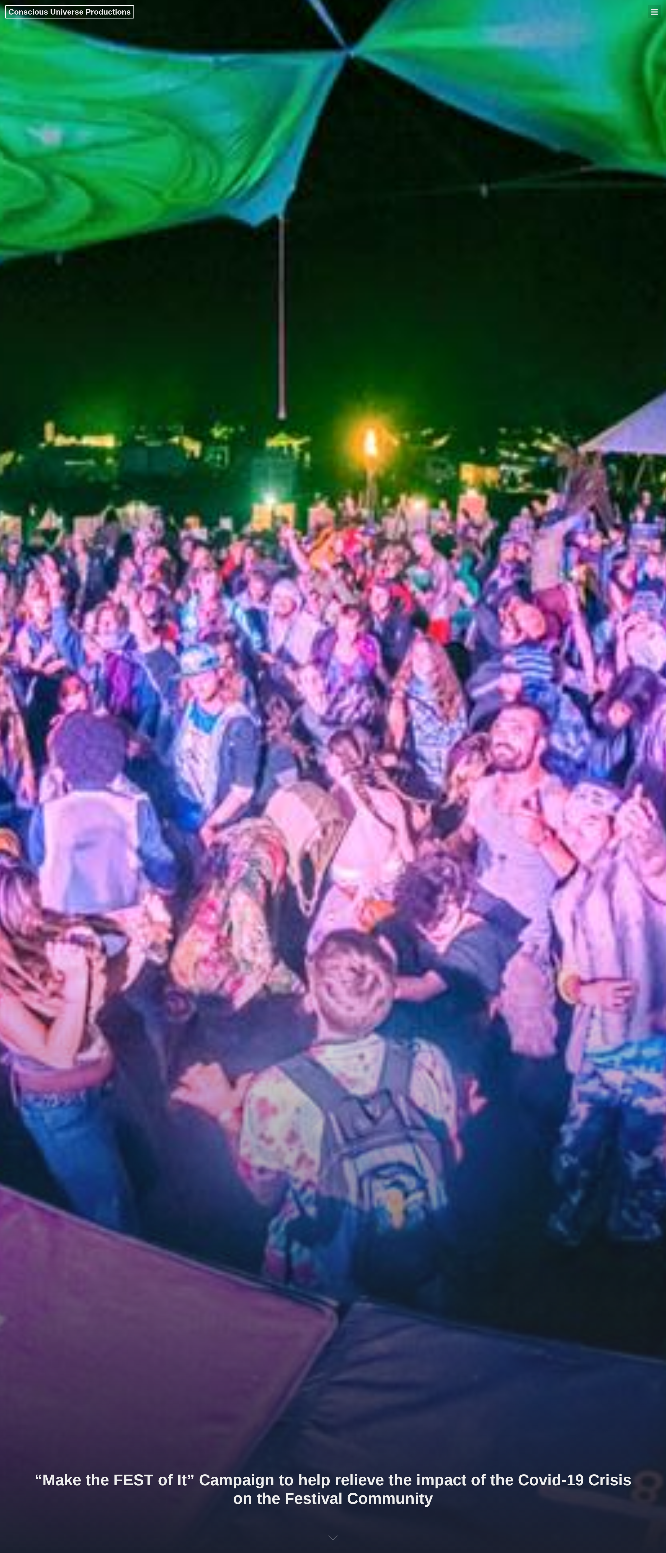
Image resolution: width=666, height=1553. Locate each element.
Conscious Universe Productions (69, 12)
